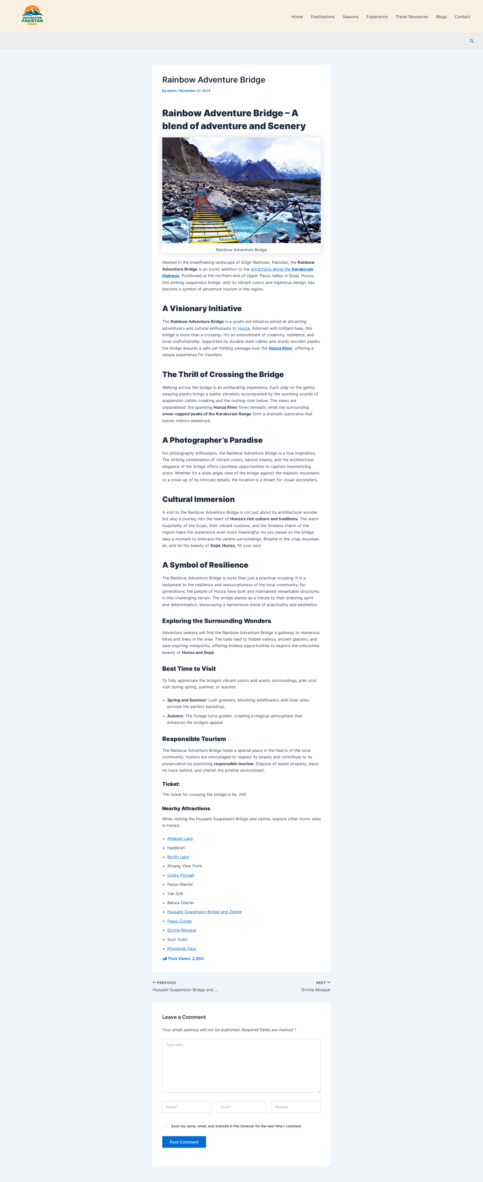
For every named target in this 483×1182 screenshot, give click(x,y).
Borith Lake (178, 856)
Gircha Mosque (181, 930)
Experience (377, 16)
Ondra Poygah (180, 875)
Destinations (323, 16)
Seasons (350, 16)
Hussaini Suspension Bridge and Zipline (204, 911)
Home (297, 16)
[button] (472, 41)
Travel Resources (412, 16)
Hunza (244, 328)
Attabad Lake (180, 838)
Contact (462, 16)
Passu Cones (179, 921)
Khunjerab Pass (181, 948)
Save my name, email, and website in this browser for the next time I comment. (236, 1126)
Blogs (441, 16)
